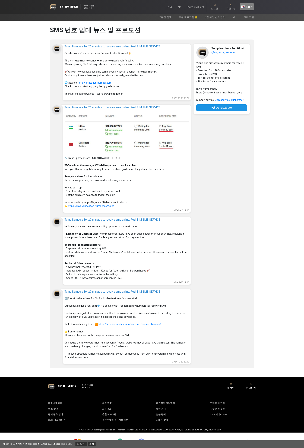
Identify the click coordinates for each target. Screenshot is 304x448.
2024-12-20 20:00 (180, 362)
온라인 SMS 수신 (195, 7)
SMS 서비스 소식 (218, 414)
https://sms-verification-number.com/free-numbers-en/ (130, 324)
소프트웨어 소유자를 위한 (115, 420)
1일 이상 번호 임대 (215, 17)
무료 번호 (107, 403)
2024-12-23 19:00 (180, 282)
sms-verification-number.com (95, 82)
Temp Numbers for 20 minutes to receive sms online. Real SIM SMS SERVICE (112, 46)
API (179, 7)
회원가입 (231, 8)
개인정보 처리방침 (165, 403)
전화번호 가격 (55, 403)
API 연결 (106, 408)
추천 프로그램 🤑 (188, 17)
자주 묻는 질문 (217, 408)
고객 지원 (249, 17)
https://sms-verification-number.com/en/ (91, 206)
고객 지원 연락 (217, 403)
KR (248, 6)
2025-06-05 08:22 (180, 98)
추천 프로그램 (109, 414)
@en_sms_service (223, 52)
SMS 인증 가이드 (57, 420)
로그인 (214, 8)
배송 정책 (161, 408)
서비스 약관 (162, 420)
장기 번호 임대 (55, 414)
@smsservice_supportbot (229, 100)
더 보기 (81, 444)
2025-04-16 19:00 (180, 210)
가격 (169, 7)
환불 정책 (161, 414)
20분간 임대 (165, 17)
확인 (91, 444)
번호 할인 (53, 408)
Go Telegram (223, 107)
